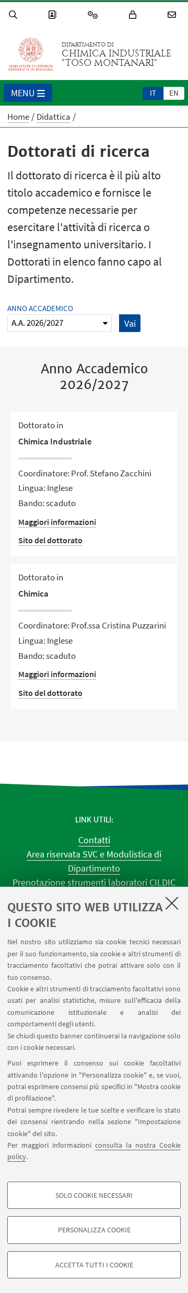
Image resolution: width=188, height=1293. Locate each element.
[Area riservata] (134, 15)
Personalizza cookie (94, 1229)
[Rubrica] (54, 15)
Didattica (53, 116)
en (174, 93)
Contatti (94, 840)
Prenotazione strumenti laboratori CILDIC (94, 882)
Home (18, 116)
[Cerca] (15, 15)
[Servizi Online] (94, 15)
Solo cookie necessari (94, 1195)
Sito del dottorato (50, 540)
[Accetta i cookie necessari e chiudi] (171, 903)
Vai (130, 323)
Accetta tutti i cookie (94, 1264)
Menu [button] (23, 93)
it (153, 93)
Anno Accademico (40, 308)
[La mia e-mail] (173, 15)
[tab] (153, 92)
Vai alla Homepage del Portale (30, 54)
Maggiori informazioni (57, 522)
